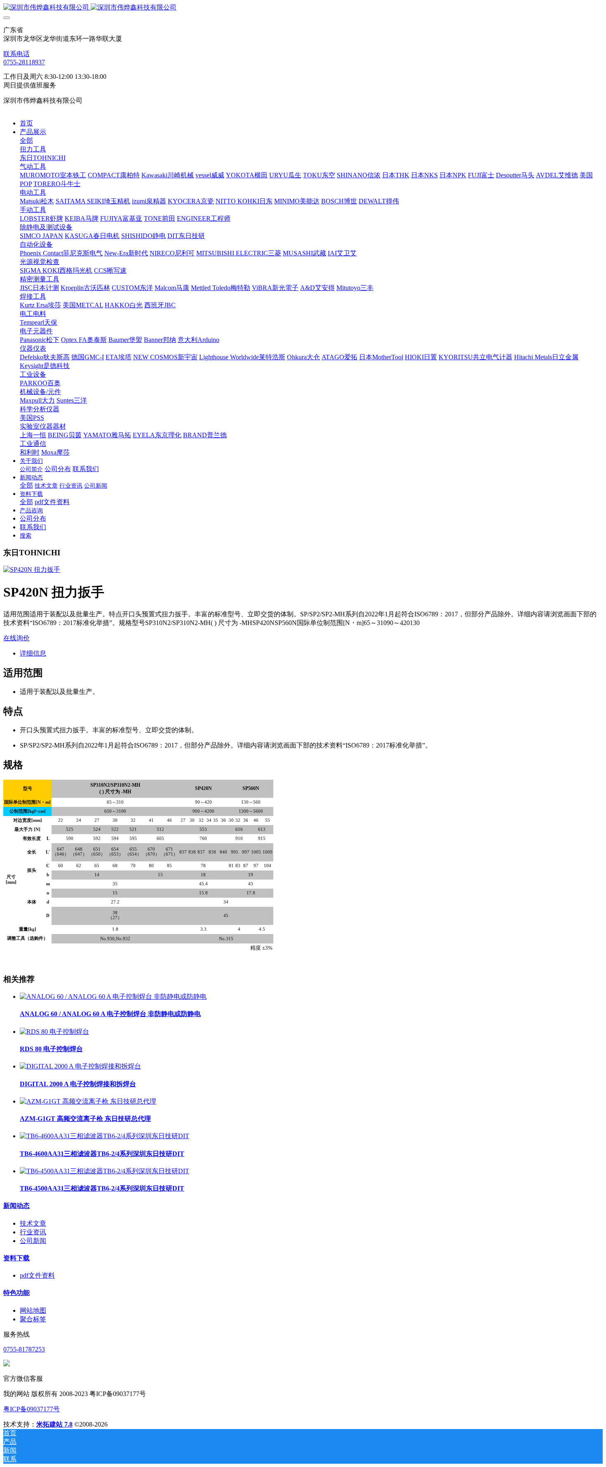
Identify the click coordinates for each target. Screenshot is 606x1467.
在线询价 (16, 638)
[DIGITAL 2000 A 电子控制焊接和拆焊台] (80, 1066)
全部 (26, 140)
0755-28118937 (24, 62)
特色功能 (16, 1292)
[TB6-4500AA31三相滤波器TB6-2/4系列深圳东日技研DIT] (104, 1171)
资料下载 (16, 1258)
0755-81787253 (24, 1349)
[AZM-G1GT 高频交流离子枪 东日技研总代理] (88, 1101)
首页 (26, 123)
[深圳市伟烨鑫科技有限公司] (303, 7)
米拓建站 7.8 (54, 1424)
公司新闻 (33, 1240)
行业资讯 (33, 1232)
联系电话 (16, 53)
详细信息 (33, 653)
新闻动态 (16, 1205)
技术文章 (33, 1223)
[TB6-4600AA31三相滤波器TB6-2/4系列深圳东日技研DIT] (104, 1135)
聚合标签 (33, 1319)
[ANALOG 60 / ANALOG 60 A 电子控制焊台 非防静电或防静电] (113, 996)
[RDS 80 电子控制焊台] (54, 1031)
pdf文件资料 (37, 1275)
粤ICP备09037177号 (31, 1409)
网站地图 (33, 1310)
